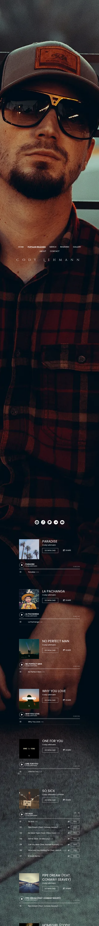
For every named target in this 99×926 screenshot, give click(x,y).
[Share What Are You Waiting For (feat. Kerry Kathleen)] (68, 850)
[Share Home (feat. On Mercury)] (68, 838)
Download (50, 550)
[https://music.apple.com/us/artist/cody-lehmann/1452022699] (43, 522)
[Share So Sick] (68, 821)
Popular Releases (37, 247)
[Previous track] (75, 813)
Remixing (64, 247)
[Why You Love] (29, 699)
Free (75, 821)
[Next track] (79, 813)
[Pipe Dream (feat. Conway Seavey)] (29, 883)
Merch (53, 247)
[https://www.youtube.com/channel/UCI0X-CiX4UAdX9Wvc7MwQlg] (62, 522)
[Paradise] (29, 549)
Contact (55, 251)
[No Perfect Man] (29, 649)
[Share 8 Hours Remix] (68, 856)
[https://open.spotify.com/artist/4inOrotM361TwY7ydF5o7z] (37, 522)
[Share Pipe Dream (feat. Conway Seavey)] (68, 827)
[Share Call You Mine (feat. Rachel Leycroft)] (68, 844)
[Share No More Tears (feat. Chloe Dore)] (68, 833)
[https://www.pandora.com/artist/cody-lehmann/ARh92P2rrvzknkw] (49, 522)
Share (68, 550)
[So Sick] (29, 799)
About (42, 251)
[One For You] (29, 749)
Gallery (77, 247)
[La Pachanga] (29, 599)
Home (21, 247)
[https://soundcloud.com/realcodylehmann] (56, 522)
